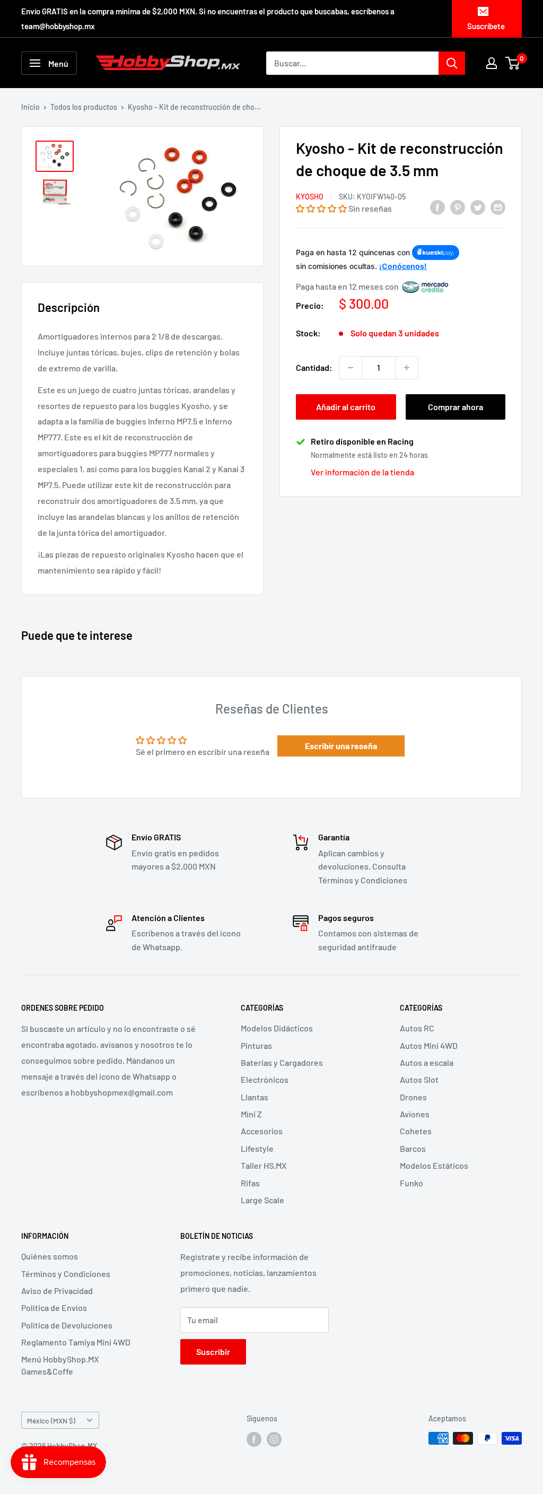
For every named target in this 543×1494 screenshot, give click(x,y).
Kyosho (309, 196)
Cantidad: (314, 367)
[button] (321, 208)
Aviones (415, 1114)
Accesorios (262, 1131)
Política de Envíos (54, 1307)
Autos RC (417, 1028)
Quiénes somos (49, 1256)
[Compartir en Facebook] (437, 206)
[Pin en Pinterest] (457, 206)
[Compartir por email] (498, 206)
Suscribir (213, 1352)
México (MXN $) (51, 1420)
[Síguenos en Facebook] (254, 1439)
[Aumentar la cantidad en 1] (407, 368)
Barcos (413, 1148)
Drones (413, 1097)
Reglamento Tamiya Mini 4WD (75, 1342)
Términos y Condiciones (65, 1274)
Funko (411, 1183)
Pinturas (256, 1045)
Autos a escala (426, 1062)
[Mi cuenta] (491, 63)
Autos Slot (419, 1079)
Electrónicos (264, 1079)
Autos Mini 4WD (429, 1045)
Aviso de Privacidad (57, 1290)
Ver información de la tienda (362, 472)
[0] (513, 63)
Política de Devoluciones (66, 1325)
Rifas (250, 1183)
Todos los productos (83, 106)
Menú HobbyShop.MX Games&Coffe (60, 1365)
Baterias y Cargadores (282, 1062)
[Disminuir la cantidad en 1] (350, 368)
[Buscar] (452, 63)
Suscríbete (486, 26)
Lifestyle (257, 1148)
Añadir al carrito (345, 407)
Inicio (30, 106)
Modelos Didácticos (277, 1028)
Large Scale (262, 1200)
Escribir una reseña (341, 746)
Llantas (254, 1097)
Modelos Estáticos (434, 1165)
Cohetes (416, 1131)
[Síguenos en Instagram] (274, 1439)
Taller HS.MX (264, 1165)
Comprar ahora (455, 407)
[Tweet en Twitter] (477, 206)
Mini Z (251, 1114)
